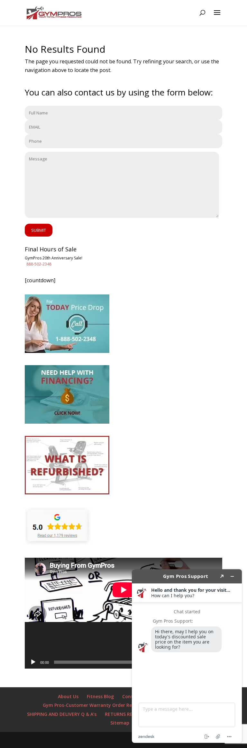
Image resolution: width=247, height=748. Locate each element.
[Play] (33, 662)
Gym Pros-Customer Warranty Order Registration (99, 705)
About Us (68, 696)
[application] (123, 613)
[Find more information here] (187, 656)
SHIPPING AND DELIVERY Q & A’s (61, 714)
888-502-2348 (38, 264)
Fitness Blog (100, 696)
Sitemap (119, 723)
